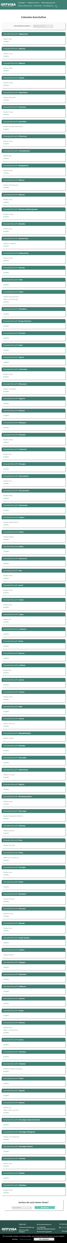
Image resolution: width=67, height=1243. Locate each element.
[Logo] (8, 5)
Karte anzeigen (6, 41)
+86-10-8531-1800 (10, 299)
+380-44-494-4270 (11, 1110)
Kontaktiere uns (48, 6)
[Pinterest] (60, 1227)
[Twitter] (63, 1227)
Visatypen (21, 3)
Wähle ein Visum (33, 3)
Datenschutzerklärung (26, 1227)
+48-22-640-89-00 (11, 857)
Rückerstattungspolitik (44, 1232)
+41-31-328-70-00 (10, 1030)
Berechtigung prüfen (48, 3)
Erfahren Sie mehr (25, 1239)
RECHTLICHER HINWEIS (24, 1231)
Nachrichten (38, 6)
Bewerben (45, 1207)
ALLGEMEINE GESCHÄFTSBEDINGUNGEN (46, 1228)
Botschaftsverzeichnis (44, 1224)
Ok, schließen (44, 1239)
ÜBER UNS (22, 1224)
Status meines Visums (25, 6)
